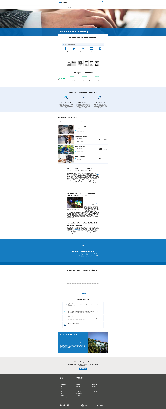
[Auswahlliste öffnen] (102, 44)
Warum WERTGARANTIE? (72, 273)
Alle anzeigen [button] (83, 293)
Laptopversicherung (93, 203)
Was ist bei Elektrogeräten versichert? (74, 276)
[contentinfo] (101, 406)
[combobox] (83, 44)
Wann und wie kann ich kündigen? (73, 287)
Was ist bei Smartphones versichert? (74, 279)
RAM (98, 174)
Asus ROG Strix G (79, 7)
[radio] (66, 49)
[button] (104, 1)
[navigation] (83, 377)
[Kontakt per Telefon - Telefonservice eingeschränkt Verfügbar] (99, 1)
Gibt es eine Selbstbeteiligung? (73, 290)
